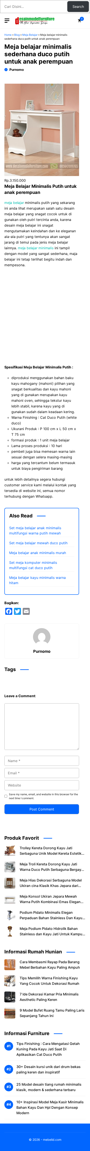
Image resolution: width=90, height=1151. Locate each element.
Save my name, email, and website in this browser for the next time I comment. (43, 796)
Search (78, 6)
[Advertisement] (45, 318)
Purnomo (16, 70)
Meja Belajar (30, 34)
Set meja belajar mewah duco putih (38, 543)
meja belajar (14, 202)
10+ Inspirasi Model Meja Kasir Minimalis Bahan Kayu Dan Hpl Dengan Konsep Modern (50, 1107)
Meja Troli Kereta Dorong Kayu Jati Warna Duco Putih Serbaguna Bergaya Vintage (51, 869)
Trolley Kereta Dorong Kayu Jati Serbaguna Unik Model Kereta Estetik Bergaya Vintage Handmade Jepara (50, 853)
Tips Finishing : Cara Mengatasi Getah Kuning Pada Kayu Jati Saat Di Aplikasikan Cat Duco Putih (48, 1049)
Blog (17, 34)
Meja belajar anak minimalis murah (37, 553)
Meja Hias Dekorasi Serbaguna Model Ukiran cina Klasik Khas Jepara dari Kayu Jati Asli (51, 885)
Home (8, 34)
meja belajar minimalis (36, 248)
